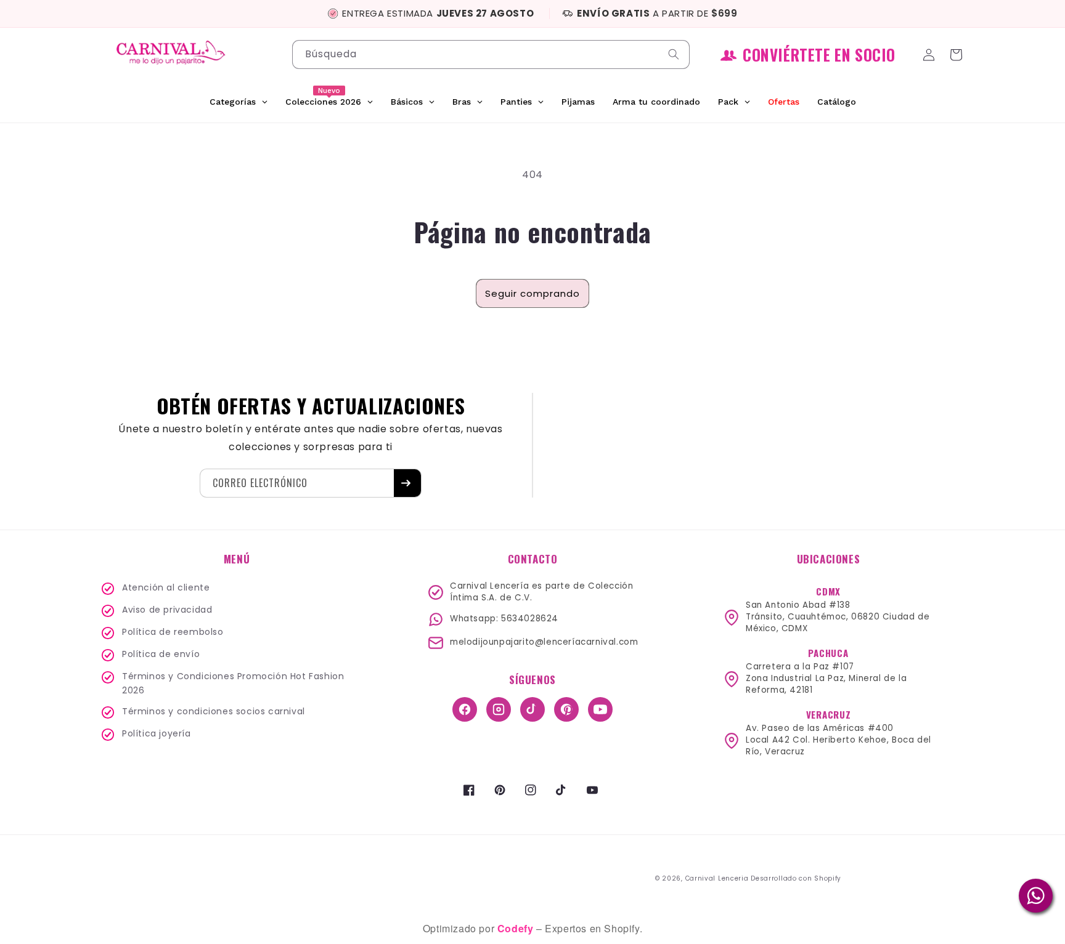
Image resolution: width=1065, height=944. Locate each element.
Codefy (516, 928)
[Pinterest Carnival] (566, 709)
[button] (957, 54)
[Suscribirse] (407, 483)
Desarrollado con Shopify (796, 878)
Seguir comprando (532, 293)
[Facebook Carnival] (464, 709)
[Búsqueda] (675, 54)
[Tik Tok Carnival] (532, 709)
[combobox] (491, 54)
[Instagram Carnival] (498, 709)
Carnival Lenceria (717, 878)
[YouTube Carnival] (600, 709)
